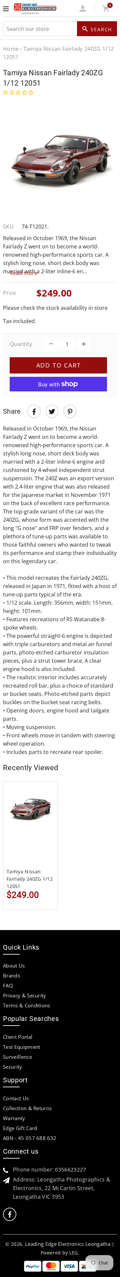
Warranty (14, 1118)
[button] (19, 92)
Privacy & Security (24, 995)
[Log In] (82, 10)
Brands (11, 975)
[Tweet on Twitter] (52, 411)
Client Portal (17, 1037)
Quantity (21, 344)
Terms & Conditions (26, 1005)
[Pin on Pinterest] (70, 411)
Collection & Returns (27, 1108)
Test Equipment (21, 1046)
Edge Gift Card (20, 1128)
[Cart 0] (105, 10)
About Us (14, 965)
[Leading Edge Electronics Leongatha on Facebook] (9, 1214)
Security (12, 1066)
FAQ (8, 985)
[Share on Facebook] (34, 411)
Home (11, 48)
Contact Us (16, 1098)
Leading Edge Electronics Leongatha (67, 1244)
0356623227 (70, 1169)
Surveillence (17, 1056)
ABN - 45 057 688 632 (29, 1138)
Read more (23, 273)
